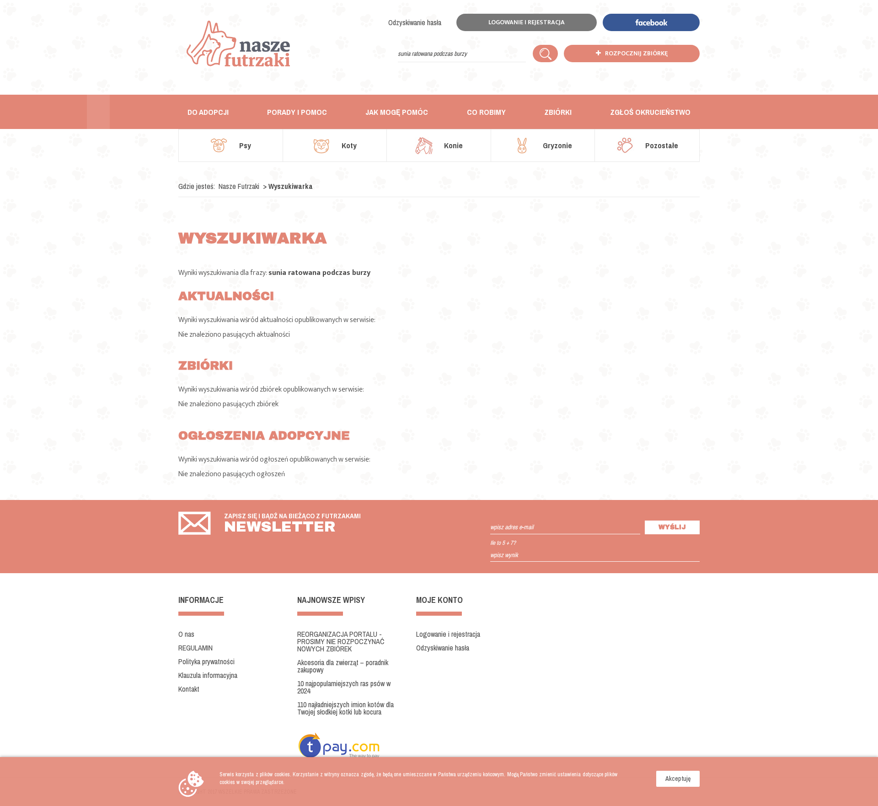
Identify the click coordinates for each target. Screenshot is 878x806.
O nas (186, 634)
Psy (244, 145)
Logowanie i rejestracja (526, 22)
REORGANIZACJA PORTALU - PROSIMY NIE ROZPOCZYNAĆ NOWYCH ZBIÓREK (340, 641)
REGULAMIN (195, 648)
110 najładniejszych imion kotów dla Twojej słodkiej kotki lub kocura (345, 708)
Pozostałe (660, 145)
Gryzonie (556, 145)
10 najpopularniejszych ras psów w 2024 (344, 687)
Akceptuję (678, 778)
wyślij (672, 527)
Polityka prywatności (206, 661)
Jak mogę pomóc (396, 112)
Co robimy (486, 112)
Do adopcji (208, 112)
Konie (452, 145)
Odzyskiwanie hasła (414, 22)
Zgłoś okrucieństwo (650, 112)
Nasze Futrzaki (239, 186)
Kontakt (188, 689)
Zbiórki (558, 112)
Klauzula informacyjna (207, 675)
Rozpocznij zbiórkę (634, 53)
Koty (348, 145)
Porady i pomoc (297, 112)
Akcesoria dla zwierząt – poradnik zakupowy (342, 666)
